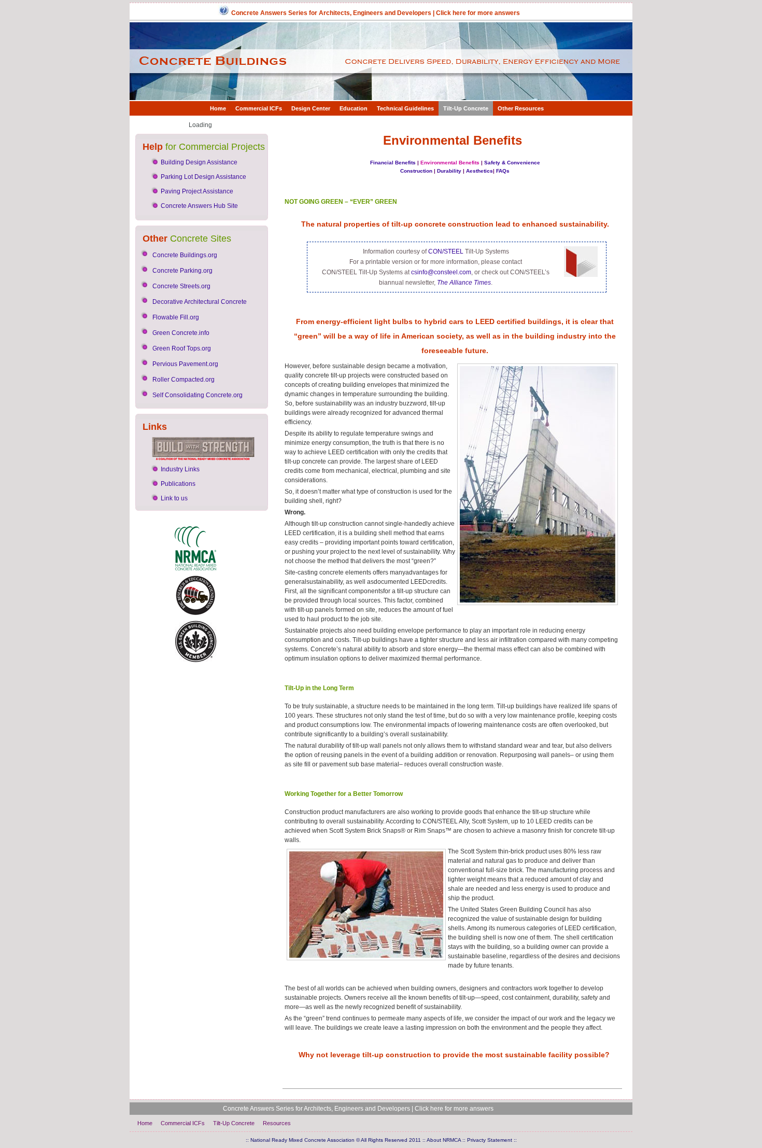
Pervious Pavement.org (185, 364)
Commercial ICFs (258, 108)
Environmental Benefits (449, 162)
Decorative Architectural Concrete (199, 301)
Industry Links (180, 469)
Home (218, 108)
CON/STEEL (445, 251)
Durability (449, 171)
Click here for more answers (478, 13)
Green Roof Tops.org (181, 348)
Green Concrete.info (180, 333)
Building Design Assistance (199, 162)
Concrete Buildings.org (184, 255)
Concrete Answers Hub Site (199, 205)
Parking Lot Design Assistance (203, 176)
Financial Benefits (393, 162)
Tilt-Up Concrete (465, 108)
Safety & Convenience (512, 162)
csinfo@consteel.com (441, 272)
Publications (178, 483)
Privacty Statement (489, 1140)
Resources (277, 1123)
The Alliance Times (464, 282)
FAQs (503, 171)
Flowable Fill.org (175, 317)
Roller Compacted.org (183, 379)
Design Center (310, 108)
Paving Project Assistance (197, 191)
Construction (416, 171)
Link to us (174, 498)
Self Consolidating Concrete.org (197, 395)
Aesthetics (479, 171)
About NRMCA (444, 1140)
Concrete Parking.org (182, 270)
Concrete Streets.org (181, 286)
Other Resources (521, 108)
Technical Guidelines (405, 108)
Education (354, 108)
